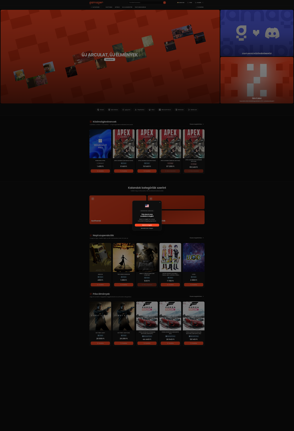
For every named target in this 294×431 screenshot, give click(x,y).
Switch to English (147, 225)
